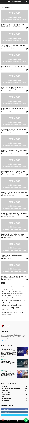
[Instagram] (5, 340)
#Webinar (20, 312)
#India (21, 295)
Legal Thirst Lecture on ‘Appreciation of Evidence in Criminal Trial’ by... (13, 25)
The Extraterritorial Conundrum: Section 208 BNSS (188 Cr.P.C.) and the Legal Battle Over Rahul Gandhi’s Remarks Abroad (8, 352)
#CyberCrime (13, 293)
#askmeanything (5, 287)
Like (26, 409)
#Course (16, 291)
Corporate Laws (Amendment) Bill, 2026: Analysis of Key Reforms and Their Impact (8, 363)
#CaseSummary (5, 291)
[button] (26, 420)
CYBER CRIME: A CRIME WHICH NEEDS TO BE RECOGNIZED (13, 130)
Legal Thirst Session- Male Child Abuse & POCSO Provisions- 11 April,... (14, 151)
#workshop (9, 314)
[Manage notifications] (3, 420)
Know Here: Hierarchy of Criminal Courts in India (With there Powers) (14, 214)
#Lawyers (6, 305)
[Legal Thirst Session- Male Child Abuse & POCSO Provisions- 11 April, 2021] (14, 141)
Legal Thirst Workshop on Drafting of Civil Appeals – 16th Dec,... (14, 193)
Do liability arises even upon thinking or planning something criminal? (13, 277)
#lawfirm (10, 300)
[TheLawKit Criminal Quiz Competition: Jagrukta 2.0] (14, 246)
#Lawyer (17, 303)
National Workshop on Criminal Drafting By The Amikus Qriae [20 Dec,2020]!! (13, 172)
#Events (9, 295)
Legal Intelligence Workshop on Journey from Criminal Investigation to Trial (13, 235)
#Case (16, 289)
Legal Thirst (3, 27)
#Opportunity (6, 310)
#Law (4, 300)
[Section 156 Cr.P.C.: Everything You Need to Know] (14, 58)
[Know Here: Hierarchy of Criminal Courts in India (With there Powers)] (14, 204)
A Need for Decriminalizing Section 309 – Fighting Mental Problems (14, 109)
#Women (4, 314)
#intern (4, 298)
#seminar (4, 312)
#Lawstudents (7, 303)
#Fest (14, 295)
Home (2, 5)
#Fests (17, 295)
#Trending (16, 312)
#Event (4, 295)
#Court (20, 291)
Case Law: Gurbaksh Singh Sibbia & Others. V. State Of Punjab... (12, 88)
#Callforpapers (11, 289)
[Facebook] (2, 340)
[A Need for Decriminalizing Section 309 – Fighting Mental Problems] (14, 100)
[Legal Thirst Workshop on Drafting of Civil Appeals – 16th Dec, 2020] (14, 183)
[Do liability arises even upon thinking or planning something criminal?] (14, 267)
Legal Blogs (3, 347)
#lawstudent (22, 300)
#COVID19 (4, 293)
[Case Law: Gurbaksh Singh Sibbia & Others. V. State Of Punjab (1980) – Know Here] (14, 79)
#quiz (19, 310)
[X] (8, 340)
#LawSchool (16, 300)
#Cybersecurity (20, 293)
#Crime (8, 293)
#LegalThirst (15, 307)
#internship (10, 298)
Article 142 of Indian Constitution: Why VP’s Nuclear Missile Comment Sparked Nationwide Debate (8, 374)
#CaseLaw (20, 289)
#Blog (23, 287)
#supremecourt (10, 312)
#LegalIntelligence (5, 307)
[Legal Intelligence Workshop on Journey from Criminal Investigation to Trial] (14, 225)
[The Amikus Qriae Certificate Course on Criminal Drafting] (14, 37)
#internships (18, 298)
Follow (25, 412)
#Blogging (4, 289)
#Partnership (14, 310)
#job (23, 298)
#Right (22, 310)
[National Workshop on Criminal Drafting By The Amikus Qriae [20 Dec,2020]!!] (14, 162)
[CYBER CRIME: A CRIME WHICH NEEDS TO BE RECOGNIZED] (14, 121)
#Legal (14, 305)
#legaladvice (20, 305)
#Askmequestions (15, 287)
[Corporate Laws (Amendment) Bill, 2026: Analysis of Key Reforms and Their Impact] (22, 363)
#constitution (11, 291)
